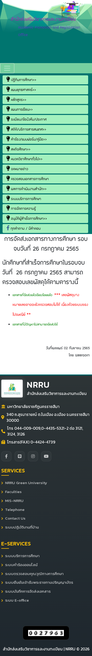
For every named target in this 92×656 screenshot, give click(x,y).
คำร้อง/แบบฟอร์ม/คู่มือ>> (28, 139)
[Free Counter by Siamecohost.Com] (46, 632)
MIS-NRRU (14, 500)
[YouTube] (46, 456)
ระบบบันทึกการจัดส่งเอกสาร (28, 591)
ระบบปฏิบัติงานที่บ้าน (22, 527)
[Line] (20, 456)
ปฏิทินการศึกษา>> (23, 79)
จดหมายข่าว (19, 169)
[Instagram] (33, 456)
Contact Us (15, 518)
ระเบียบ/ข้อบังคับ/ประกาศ (28, 119)
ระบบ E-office (17, 600)
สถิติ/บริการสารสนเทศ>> (28, 129)
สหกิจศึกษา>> (20, 149)
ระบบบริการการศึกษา (25, 198)
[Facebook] (6, 456)
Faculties (13, 492)
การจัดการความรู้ (23, 208)
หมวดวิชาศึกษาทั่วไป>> (26, 159)
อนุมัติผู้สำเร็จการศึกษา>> (28, 218)
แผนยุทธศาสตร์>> (23, 89)
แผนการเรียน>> (21, 109)
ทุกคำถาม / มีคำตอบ (25, 228)
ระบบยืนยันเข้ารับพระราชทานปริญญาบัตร (39, 582)
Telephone (15, 509)
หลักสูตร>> (18, 99)
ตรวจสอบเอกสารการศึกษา (29, 179)
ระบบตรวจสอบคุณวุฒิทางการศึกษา (34, 574)
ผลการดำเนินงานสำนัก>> (28, 188)
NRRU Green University (26, 483)
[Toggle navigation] (7, 68)
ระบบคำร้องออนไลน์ (21, 565)
